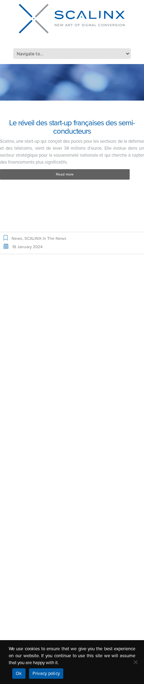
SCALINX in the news (45, 238)
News (17, 238)
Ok (19, 673)
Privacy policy (46, 673)
